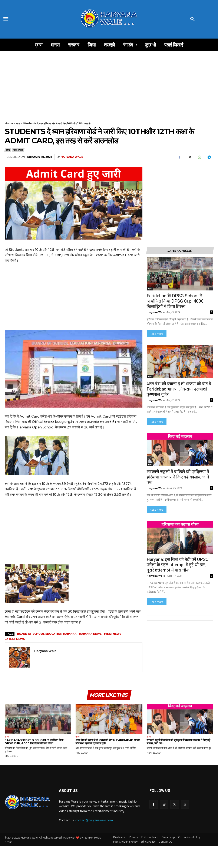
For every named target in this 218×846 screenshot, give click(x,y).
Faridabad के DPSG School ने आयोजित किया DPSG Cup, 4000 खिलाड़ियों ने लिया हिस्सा (175, 301)
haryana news (90, 633)
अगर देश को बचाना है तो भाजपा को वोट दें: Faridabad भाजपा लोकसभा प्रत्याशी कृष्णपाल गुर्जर (180, 389)
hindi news (112, 633)
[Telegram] (209, 157)
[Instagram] (164, 804)
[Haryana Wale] (19, 657)
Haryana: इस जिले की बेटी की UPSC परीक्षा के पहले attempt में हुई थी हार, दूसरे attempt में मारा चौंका (178, 565)
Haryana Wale (72, 156)
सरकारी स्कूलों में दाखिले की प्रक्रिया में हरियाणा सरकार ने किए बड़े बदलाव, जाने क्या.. (178, 477)
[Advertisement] (109, 83)
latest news (15, 639)
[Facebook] (179, 157)
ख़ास (18, 123)
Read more (156, 333)
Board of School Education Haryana (46, 633)
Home (9, 123)
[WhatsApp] (199, 157)
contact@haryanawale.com (94, 820)
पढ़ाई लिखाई (18, 149)
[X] (189, 157)
